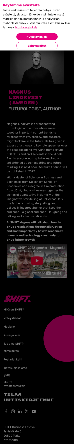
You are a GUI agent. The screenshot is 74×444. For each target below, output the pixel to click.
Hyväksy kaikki (37, 36)
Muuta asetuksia (26, 27)
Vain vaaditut (37, 45)
